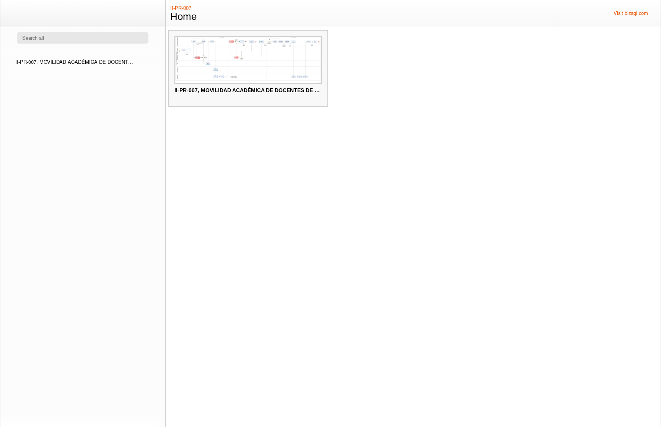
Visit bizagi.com (631, 12)
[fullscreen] (604, 13)
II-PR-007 (180, 8)
